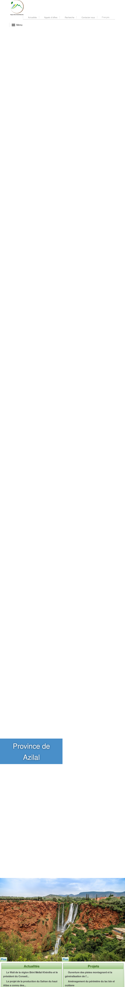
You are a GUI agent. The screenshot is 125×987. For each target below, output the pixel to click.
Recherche (69, 17)
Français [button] (106, 17)
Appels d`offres (50, 17)
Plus (3, 967)
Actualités (32, 17)
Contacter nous (88, 17)
